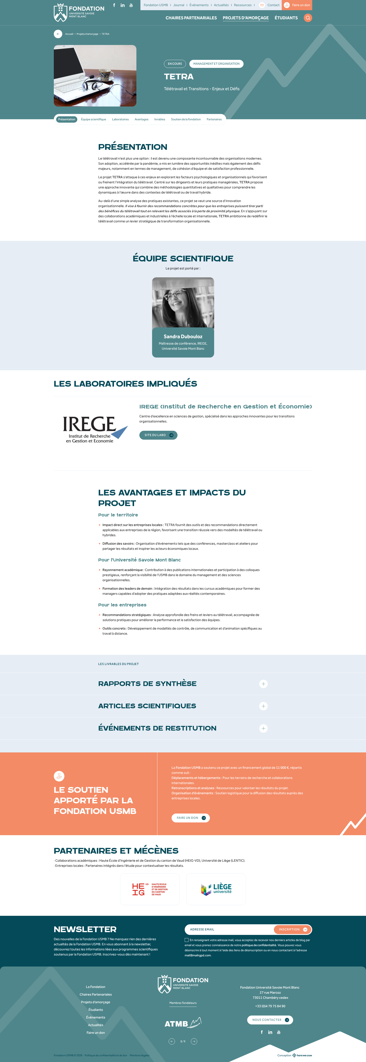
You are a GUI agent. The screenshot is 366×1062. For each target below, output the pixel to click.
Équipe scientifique (93, 119)
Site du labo (155, 435)
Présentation (66, 119)
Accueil (69, 33)
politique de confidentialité (259, 945)
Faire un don (301, 5)
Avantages (141, 119)
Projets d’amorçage (246, 17)
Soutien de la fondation (186, 119)
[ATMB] (183, 1022)
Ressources (243, 5)
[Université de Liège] (216, 889)
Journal (178, 5)
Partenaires (214, 119)
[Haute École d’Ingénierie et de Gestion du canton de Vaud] (149, 889)
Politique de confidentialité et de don (106, 1055)
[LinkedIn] (122, 5)
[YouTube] (131, 5)
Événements (199, 5)
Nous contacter (266, 1020)
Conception (284, 1055)
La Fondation (95, 987)
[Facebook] (114, 5)
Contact (274, 5)
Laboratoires (120, 119)
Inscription (289, 929)
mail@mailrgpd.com (198, 955)
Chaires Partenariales (191, 17)
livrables (159, 119)
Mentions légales (140, 1055)
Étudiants (286, 17)
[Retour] (58, 34)
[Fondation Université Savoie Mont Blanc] (79, 12)
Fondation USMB (156, 5)
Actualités (221, 5)
